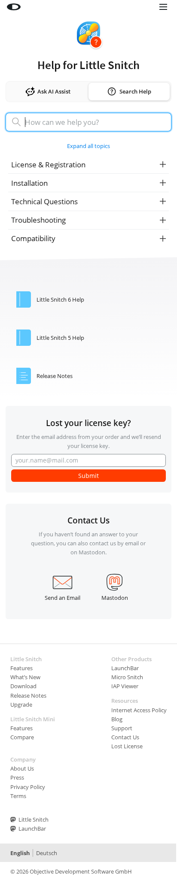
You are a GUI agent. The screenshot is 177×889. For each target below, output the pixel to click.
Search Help (135, 91)
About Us (22, 768)
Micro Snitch (127, 677)
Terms (18, 796)
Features (21, 668)
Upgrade (21, 704)
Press (17, 777)
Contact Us (125, 737)
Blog (116, 719)
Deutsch (46, 853)
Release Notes (28, 695)
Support (121, 728)
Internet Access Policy (139, 710)
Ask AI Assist (53, 91)
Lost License (127, 746)
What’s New (25, 677)
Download (23, 686)
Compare (22, 737)
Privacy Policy (27, 787)
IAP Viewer (124, 686)
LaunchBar (125, 668)
